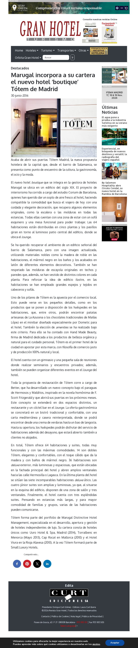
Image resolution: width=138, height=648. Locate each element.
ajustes (96, 644)
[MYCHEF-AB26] (114, 234)
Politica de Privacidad (92, 616)
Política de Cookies (60, 616)
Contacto (45, 616)
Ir (72, 57)
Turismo (46, 50)
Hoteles (31, 50)
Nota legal (75, 616)
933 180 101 (82, 622)
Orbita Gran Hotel (27, 57)
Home (19, 50)
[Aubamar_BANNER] (114, 76)
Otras (82, 50)
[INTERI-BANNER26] (114, 96)
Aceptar (114, 642)
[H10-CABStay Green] (69, 9)
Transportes (65, 50)
